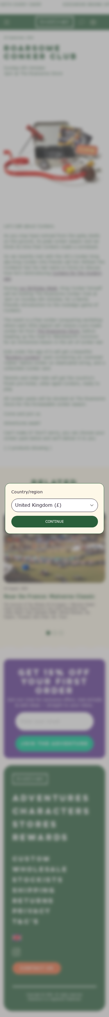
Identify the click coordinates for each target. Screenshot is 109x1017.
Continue (54, 521)
